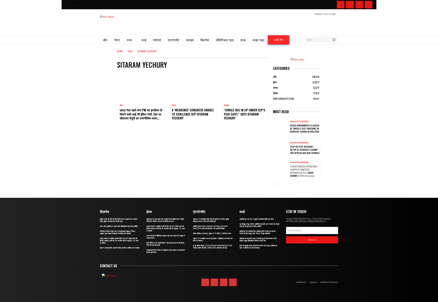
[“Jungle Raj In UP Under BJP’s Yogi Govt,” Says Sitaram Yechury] (245, 86)
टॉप (121, 105)
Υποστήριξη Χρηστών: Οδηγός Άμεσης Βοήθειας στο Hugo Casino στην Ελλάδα (304, 170)
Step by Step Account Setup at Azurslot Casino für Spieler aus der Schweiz (305, 150)
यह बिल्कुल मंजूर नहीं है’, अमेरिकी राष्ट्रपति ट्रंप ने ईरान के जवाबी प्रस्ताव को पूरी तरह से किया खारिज (259, 225)
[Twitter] (359, 4)
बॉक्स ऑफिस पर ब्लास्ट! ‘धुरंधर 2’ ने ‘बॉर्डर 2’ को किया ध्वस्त (212, 233)
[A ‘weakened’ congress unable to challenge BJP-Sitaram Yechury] (193, 86)
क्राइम (226, 105)
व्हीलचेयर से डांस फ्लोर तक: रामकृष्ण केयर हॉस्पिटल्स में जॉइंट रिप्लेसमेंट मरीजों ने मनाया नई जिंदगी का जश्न (165, 220)
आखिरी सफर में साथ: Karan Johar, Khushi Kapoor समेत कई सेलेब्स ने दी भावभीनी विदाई (210, 227)
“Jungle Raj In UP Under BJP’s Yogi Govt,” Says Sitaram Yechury (244, 114)
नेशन (174, 105)
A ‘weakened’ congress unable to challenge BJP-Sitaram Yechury (193, 114)
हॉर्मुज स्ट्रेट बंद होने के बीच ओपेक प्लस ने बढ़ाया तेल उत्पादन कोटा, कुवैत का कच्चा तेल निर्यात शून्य (118, 220)
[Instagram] (350, 4)
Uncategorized (299, 122)
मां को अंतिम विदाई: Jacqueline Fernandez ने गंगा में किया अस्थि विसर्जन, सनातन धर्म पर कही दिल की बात (212, 247)
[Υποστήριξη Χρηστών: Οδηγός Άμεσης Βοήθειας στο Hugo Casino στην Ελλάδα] (280, 169)
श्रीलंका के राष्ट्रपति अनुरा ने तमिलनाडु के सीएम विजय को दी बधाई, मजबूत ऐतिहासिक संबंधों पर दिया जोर (258, 239)
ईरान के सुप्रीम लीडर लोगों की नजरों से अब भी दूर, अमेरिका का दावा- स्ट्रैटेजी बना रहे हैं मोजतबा (258, 247)
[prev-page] (275, 185)
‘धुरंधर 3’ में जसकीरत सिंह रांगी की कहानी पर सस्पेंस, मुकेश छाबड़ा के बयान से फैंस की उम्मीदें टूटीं (211, 220)
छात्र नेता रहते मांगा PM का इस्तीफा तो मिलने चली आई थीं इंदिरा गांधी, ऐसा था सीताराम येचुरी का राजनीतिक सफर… (141, 114)
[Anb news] (117, 23)
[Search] (334, 39)
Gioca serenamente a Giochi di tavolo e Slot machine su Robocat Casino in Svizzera (304, 128)
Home (120, 51)
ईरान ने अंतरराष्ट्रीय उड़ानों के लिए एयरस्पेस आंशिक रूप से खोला (119, 248)
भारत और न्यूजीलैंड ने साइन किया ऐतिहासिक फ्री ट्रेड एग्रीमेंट (119, 226)
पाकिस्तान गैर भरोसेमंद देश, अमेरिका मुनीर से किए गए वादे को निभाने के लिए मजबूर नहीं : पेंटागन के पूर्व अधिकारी (257, 232)
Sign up (312, 240)
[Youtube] (368, 4)
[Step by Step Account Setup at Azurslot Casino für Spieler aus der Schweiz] (280, 148)
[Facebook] (340, 4)
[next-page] (281, 185)
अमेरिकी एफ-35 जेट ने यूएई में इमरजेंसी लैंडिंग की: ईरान (257, 219)
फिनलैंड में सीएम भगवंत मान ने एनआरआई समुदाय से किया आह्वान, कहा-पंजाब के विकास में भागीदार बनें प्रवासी (117, 232)
